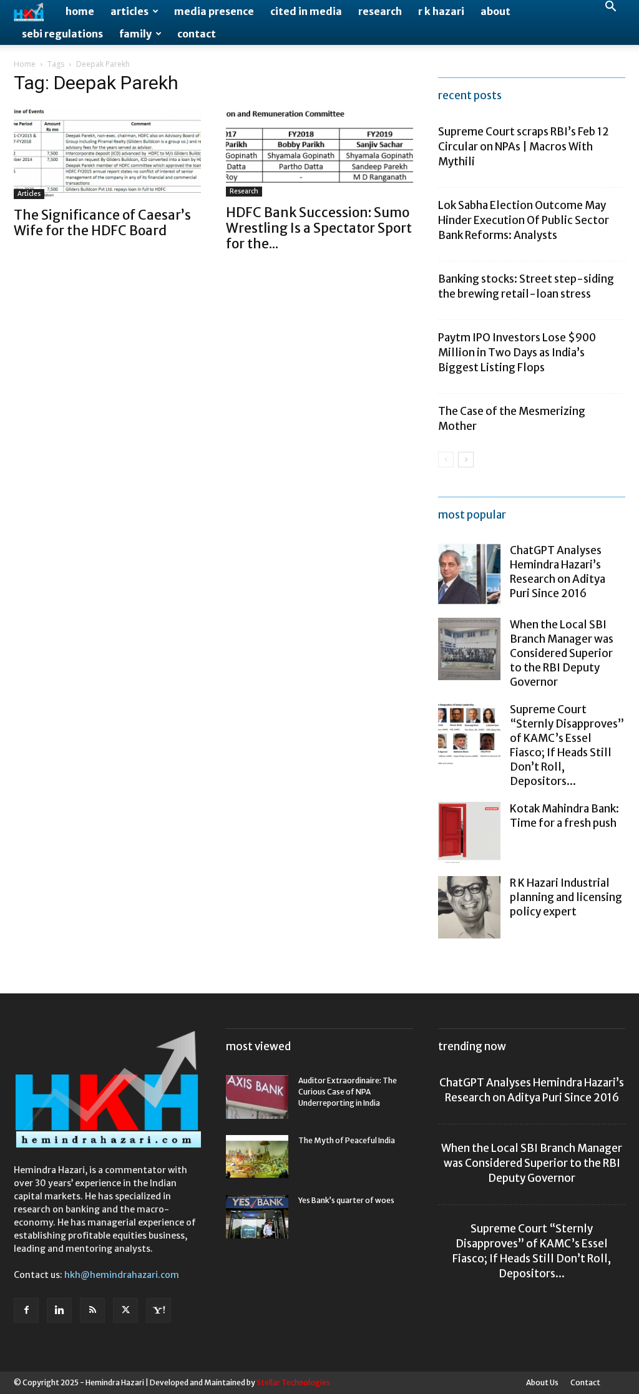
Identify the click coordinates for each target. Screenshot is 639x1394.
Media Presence (214, 11)
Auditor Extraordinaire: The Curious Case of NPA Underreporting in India (347, 1092)
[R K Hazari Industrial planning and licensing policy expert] (469, 907)
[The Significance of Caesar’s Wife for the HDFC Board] (107, 153)
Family (135, 33)
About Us (542, 1382)
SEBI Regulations (62, 33)
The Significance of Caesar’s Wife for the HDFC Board (102, 223)
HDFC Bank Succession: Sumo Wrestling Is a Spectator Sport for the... (319, 228)
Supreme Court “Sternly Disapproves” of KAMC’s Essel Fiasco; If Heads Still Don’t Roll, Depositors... (567, 745)
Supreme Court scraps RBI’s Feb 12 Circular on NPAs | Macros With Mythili (523, 146)
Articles (129, 11)
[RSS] (92, 1310)
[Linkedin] (59, 1310)
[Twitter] (125, 1310)
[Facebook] (26, 1310)
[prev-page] (446, 459)
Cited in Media (306, 11)
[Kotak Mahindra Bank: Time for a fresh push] (469, 833)
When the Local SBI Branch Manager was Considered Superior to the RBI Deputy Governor (561, 653)
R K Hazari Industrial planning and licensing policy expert (566, 897)
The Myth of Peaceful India (346, 1140)
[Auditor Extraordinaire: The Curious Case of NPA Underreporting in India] (257, 1097)
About (495, 11)
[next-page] (466, 459)
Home (80, 11)
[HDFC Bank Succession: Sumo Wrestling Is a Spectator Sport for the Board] (319, 152)
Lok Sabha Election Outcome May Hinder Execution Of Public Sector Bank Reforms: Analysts (523, 220)
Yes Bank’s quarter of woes (346, 1200)
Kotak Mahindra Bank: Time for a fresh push (564, 816)
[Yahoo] (158, 1310)
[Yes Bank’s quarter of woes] (257, 1217)
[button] (610, 8)
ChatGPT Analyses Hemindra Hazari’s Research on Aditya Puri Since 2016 (557, 571)
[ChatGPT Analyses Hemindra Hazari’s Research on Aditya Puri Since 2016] (469, 574)
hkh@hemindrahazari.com (121, 1274)
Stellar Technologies (293, 1382)
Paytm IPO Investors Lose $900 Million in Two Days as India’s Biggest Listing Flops (517, 352)
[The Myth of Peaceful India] (257, 1157)
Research (380, 11)
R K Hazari (441, 11)
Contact (196, 33)
